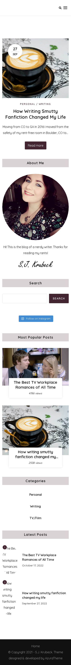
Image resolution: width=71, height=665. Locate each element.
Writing (45, 104)
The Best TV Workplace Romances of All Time (35, 385)
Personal (27, 104)
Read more (35, 145)
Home (35, 646)
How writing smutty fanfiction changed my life (35, 114)
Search (35, 283)
